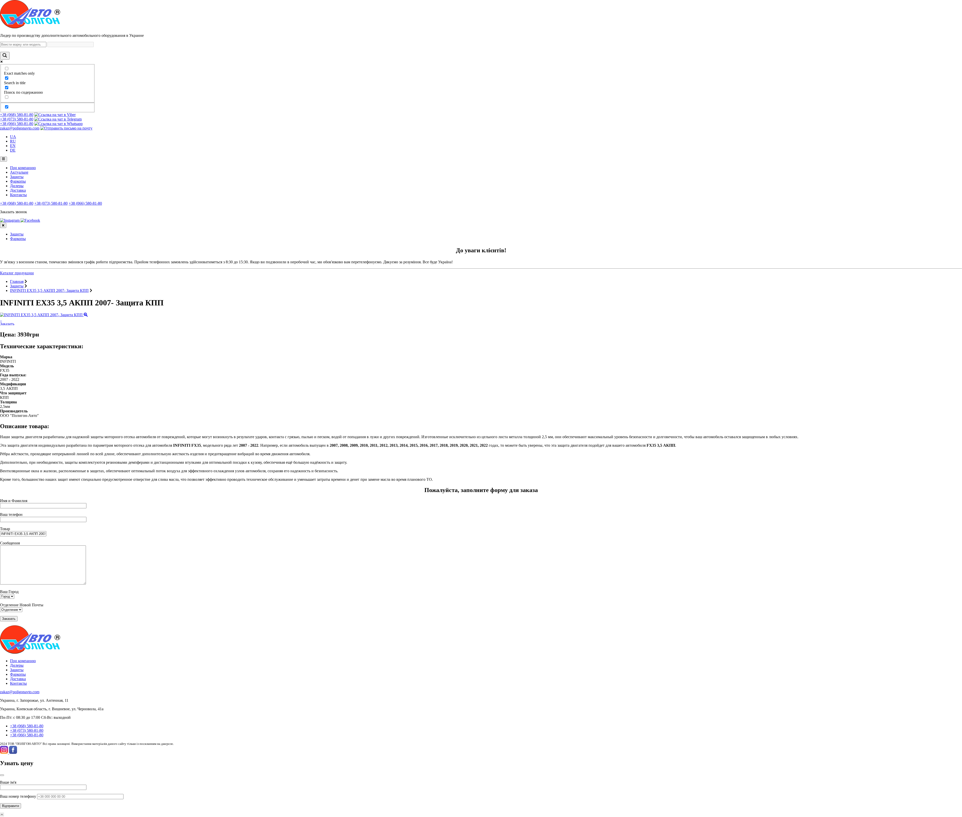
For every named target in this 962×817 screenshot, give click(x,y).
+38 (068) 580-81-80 (16, 114)
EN (13, 146)
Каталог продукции (17, 273)
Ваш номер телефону (18, 796)
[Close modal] (2, 775)
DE (13, 150)
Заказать (7, 324)
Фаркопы (18, 181)
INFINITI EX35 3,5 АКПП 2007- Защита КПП (49, 290)
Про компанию (23, 168)
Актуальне (19, 172)
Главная (17, 281)
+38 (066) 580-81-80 (16, 124)
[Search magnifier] (5, 56)
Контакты (18, 195)
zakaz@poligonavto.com (19, 128)
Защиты (17, 177)
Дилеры (17, 186)
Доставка (18, 190)
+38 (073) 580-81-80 (16, 119)
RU (13, 141)
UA (13, 137)
